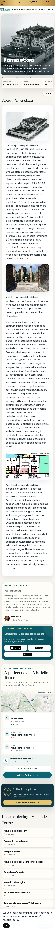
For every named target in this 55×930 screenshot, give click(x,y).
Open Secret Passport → (27, 802)
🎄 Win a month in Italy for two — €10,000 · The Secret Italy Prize (25, 3)
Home (42, 9)
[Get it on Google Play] (39, 648)
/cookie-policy (11, 920)
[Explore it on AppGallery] (27, 654)
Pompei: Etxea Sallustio (22, 748)
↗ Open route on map (27, 768)
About (51, 9)
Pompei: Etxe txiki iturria (23, 735)
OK (6, 926)
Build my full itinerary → (27, 775)
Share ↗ (47, 94)
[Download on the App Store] (15, 648)
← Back (6, 44)
